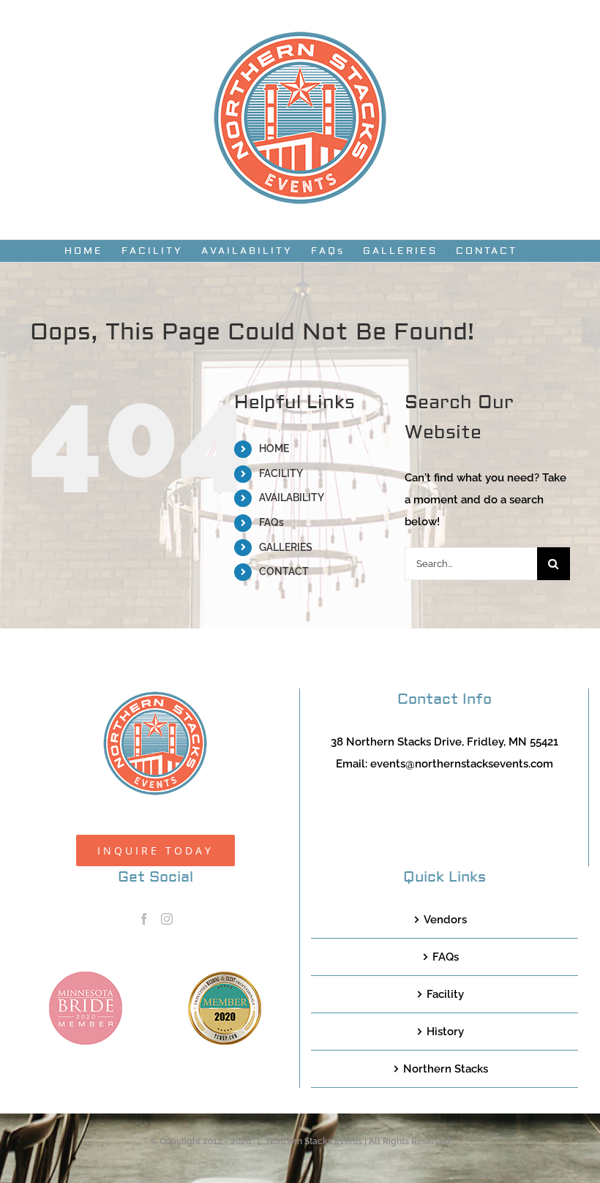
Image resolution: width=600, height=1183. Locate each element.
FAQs (271, 522)
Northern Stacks (445, 1068)
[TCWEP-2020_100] (224, 976)
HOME (274, 448)
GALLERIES (285, 547)
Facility (445, 994)
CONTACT (284, 571)
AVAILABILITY (291, 497)
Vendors (445, 919)
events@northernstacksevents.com (461, 763)
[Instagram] (167, 919)
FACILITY (281, 473)
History (445, 1031)
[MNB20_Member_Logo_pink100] (85, 976)
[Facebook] (144, 919)
